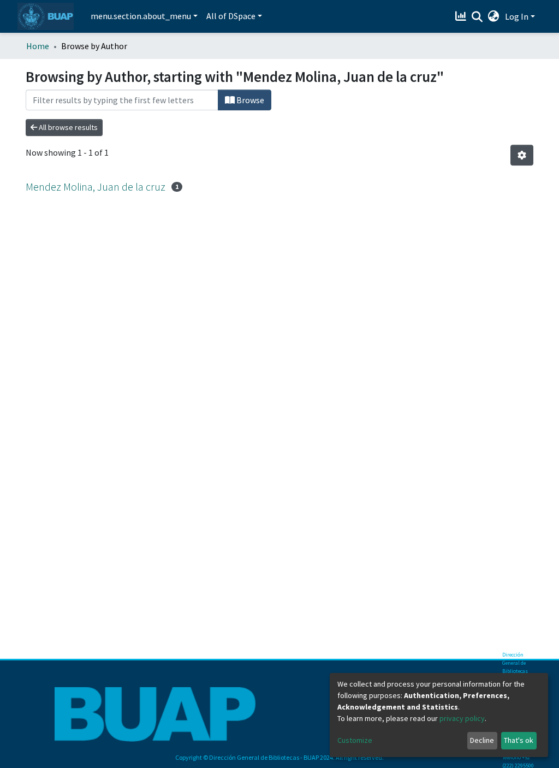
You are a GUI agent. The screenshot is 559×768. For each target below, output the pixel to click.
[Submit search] (477, 17)
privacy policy (462, 718)
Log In (516, 16)
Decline (482, 740)
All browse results (67, 127)
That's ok (518, 740)
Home (37, 45)
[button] (494, 16)
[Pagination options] (521, 155)
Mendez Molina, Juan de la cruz (95, 186)
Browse (249, 99)
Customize (354, 740)
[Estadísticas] (462, 16)
